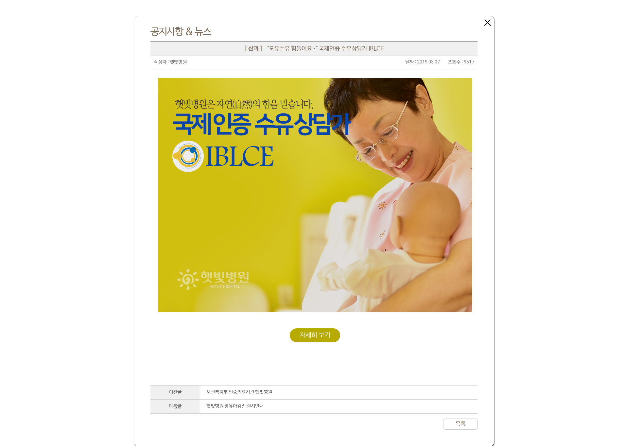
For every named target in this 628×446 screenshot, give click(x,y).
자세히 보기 (315, 335)
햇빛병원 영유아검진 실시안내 (235, 406)
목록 (460, 424)
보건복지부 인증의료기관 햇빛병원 (239, 392)
